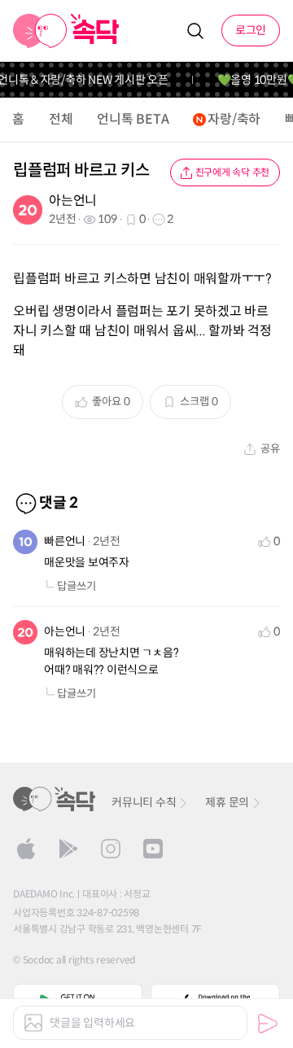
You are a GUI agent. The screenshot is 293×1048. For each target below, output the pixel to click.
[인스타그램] (111, 849)
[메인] (66, 31)
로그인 (250, 30)
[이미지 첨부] (33, 1023)
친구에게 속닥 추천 (232, 172)
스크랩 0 (199, 401)
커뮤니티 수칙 (144, 802)
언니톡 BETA (132, 119)
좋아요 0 (111, 401)
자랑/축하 (234, 119)
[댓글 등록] (268, 1023)
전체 (61, 119)
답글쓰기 (76, 586)
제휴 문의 (227, 802)
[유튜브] (153, 849)
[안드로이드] (68, 849)
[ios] (26, 849)
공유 (270, 449)
